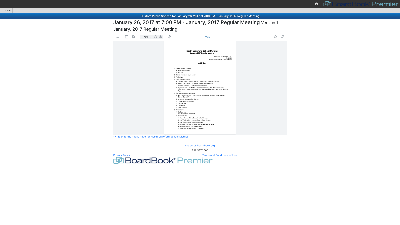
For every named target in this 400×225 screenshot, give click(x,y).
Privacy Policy (121, 155)
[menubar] (200, 4)
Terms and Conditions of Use (219, 155)
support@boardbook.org (200, 145)
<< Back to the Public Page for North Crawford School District (150, 136)
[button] (316, 3)
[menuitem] (316, 4)
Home (7, 10)
